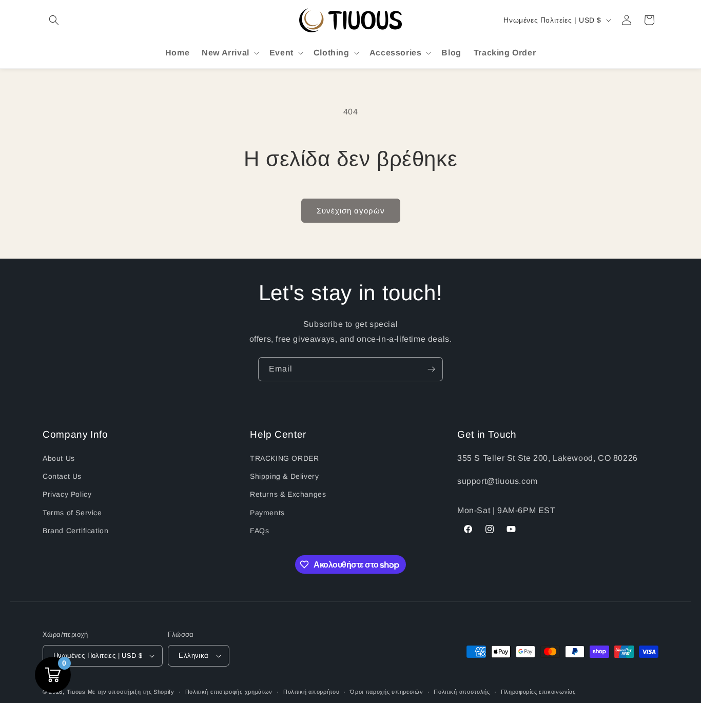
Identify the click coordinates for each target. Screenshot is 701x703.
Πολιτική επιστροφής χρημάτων (229, 692)
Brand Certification (75, 530)
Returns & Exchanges (288, 494)
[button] (54, 20)
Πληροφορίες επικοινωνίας (538, 692)
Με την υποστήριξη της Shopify (131, 692)
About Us (59, 458)
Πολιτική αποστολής (462, 692)
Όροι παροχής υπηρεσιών (386, 692)
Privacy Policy (67, 494)
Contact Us (62, 476)
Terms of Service (72, 513)
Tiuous (76, 692)
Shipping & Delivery (284, 476)
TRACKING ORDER (284, 458)
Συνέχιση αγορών (351, 210)
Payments (267, 513)
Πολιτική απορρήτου (311, 692)
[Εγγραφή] (431, 369)
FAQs (259, 530)
